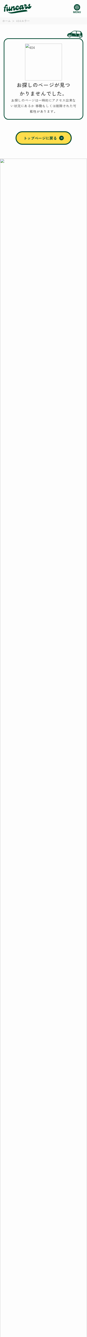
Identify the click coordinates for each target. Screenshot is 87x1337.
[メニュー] (77, 9)
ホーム (6, 21)
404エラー (23, 21)
